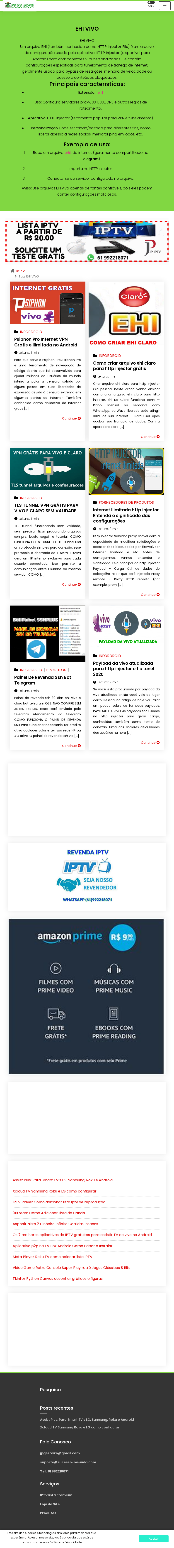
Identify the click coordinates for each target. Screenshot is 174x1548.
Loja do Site (50, 1504)
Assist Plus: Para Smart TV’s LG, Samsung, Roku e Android (63, 1180)
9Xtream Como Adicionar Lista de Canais (49, 1213)
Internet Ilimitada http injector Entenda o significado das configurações (126, 515)
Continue (70, 418)
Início (20, 271)
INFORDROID (31, 331)
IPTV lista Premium (56, 1495)
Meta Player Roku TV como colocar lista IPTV (52, 1256)
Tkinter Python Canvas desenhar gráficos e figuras (58, 1278)
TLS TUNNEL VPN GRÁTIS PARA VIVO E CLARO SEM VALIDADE (46, 508)
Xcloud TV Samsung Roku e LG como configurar (55, 1191)
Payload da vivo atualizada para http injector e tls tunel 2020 (123, 668)
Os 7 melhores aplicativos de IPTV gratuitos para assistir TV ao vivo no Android (82, 1234)
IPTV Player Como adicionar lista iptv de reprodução (59, 1202)
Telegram (90, 159)
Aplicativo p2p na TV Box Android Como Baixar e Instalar (63, 1246)
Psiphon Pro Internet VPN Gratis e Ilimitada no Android (45, 342)
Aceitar (154, 1539)
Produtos (48, 1513)
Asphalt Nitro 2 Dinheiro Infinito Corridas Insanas (55, 1224)
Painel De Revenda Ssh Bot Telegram (42, 680)
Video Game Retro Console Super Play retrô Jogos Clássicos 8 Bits (71, 1267)
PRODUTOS (56, 669)
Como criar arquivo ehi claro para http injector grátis (124, 366)
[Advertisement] (87, 800)
